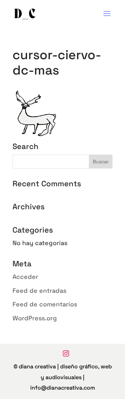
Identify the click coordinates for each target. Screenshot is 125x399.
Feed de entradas (39, 291)
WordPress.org (34, 318)
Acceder (25, 277)
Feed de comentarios (44, 304)
